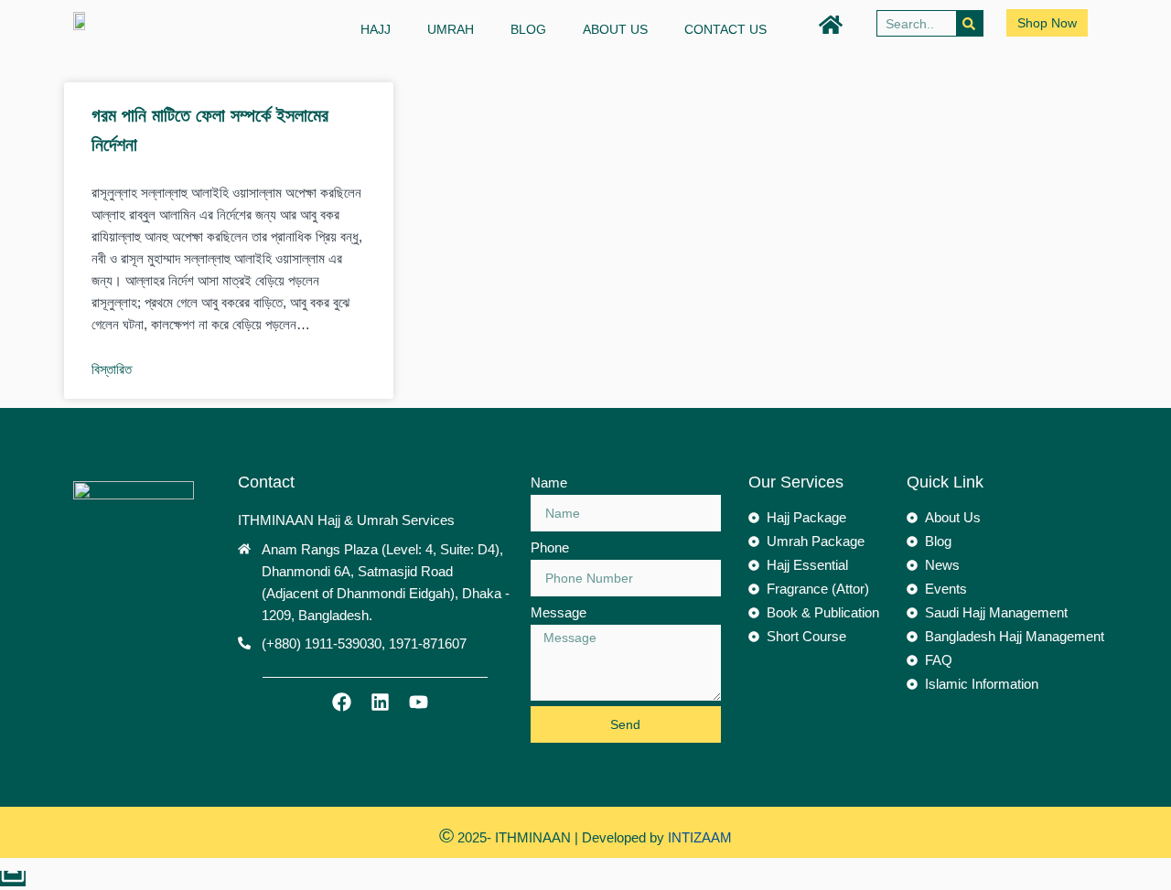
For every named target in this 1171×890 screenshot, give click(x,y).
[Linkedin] (379, 701)
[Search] (969, 23)
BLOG (528, 29)
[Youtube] (418, 701)
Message (558, 612)
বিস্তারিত (111, 369)
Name (549, 482)
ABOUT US (615, 29)
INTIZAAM (698, 837)
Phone (550, 547)
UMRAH (450, 29)
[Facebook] (341, 701)
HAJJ (375, 29)
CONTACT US (725, 29)
